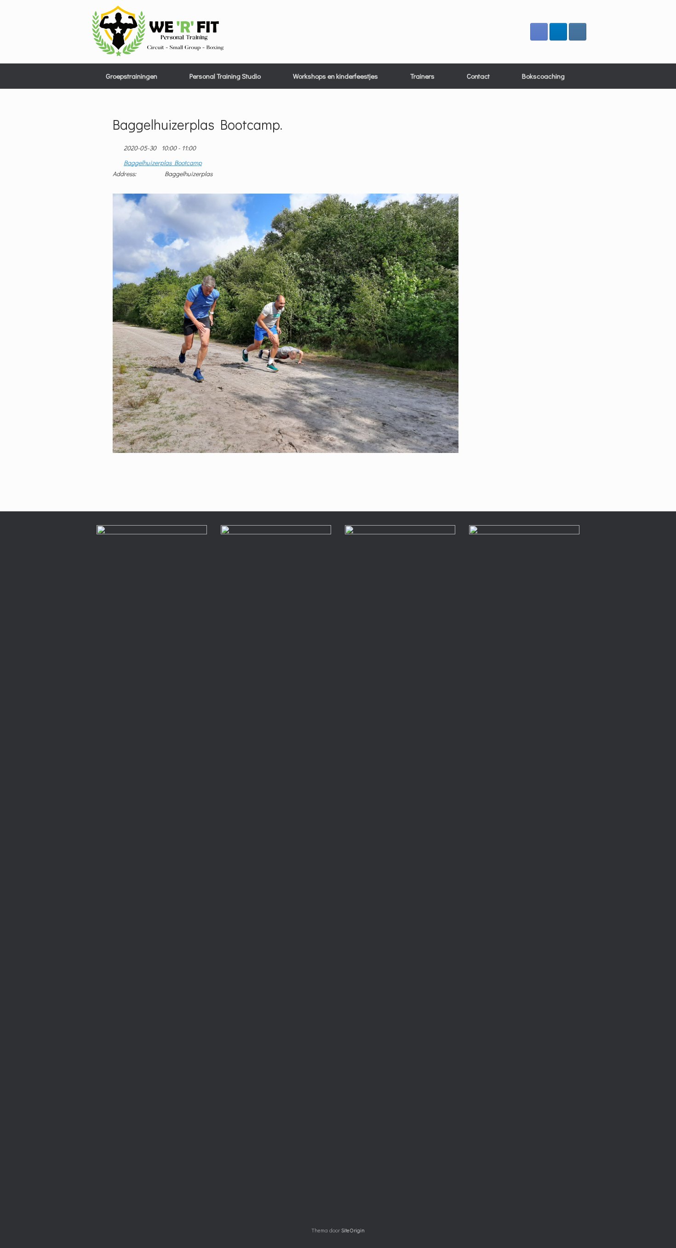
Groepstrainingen (131, 75)
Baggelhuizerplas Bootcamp (163, 163)
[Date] (117, 146)
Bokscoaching (543, 75)
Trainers (422, 75)
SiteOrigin (353, 1230)
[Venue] (117, 160)
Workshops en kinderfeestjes (335, 75)
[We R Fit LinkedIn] (558, 31)
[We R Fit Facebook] (539, 31)
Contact (478, 75)
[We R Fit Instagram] (577, 31)
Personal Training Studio (225, 75)
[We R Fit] (159, 32)
